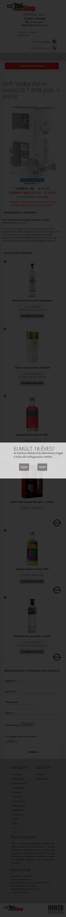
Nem (42, 467)
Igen (24, 467)
